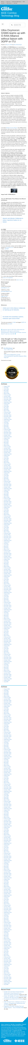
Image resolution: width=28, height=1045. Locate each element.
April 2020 (6, 495)
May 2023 (6, 442)
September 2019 (8, 505)
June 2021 (6, 475)
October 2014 (7, 591)
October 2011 (7, 642)
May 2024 (6, 425)
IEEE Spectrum (9, 3)
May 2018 (6, 529)
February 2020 (7, 498)
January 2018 (7, 534)
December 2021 (7, 467)
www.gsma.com (9, 247)
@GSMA (7, 248)
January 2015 (7, 586)
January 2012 (7, 638)
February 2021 (7, 481)
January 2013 (7, 621)
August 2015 (7, 576)
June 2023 (6, 441)
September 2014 (8, 592)
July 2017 (6, 543)
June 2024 (6, 423)
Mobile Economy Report (11, 127)
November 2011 (7, 641)
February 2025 (7, 412)
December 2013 (7, 605)
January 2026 (7, 396)
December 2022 (7, 449)
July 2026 (6, 387)
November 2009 (7, 676)
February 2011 (7, 654)
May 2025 (6, 407)
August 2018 (7, 524)
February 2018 (7, 533)
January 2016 (7, 569)
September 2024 (8, 419)
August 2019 (7, 507)
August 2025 (7, 403)
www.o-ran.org (19, 279)
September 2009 (8, 678)
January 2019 (7, 517)
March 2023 (6, 445)
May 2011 (6, 650)
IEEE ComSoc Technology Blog (10, 14)
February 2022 (7, 464)
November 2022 (7, 451)
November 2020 (7, 485)
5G (25, 322)
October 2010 (7, 660)
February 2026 (7, 394)
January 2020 (7, 500)
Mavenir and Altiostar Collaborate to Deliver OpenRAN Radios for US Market (13, 220)
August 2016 (7, 559)
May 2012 (6, 632)
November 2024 (7, 416)
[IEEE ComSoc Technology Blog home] (14, 8)
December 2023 (7, 432)
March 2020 (6, 497)
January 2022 (7, 465)
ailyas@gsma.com (5, 287)
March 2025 (6, 410)
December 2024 (7, 415)
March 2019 (6, 514)
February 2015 (7, 585)
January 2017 (7, 552)
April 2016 (6, 565)
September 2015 (8, 575)
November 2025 (7, 399)
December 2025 (7, 397)
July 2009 (6, 681)
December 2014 (7, 588)
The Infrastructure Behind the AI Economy (13, 999)
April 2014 (6, 599)
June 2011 (6, 648)
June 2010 (6, 665)
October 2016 (7, 556)
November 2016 (7, 554)
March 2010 (6, 670)
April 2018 (6, 530)
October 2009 (7, 677)
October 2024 (7, 418)
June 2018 (6, 527)
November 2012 (7, 624)
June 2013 (6, 614)
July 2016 (6, 560)
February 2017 (7, 550)
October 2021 (7, 469)
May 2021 (6, 477)
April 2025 (6, 409)
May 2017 (6, 546)
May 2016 (6, 563)
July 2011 (6, 647)
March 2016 (6, 566)
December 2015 (7, 570)
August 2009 (7, 680)
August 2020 (7, 490)
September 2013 (8, 609)
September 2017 (8, 540)
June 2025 (6, 406)
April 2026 (6, 392)
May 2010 (6, 667)
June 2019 (6, 510)
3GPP (22, 322)
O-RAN (14, 322)
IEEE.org (2, 1)
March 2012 (6, 635)
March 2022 (6, 462)
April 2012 (6, 634)
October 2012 (7, 625)
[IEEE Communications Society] (7, 1041)
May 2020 (6, 494)
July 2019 (6, 508)
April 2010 (6, 668)
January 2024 (7, 431)
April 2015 (6, 582)
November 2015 (7, 572)
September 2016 (8, 557)
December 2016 (7, 553)
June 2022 (6, 458)
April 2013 (6, 616)
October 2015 (7, 573)
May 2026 (6, 390)
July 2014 (6, 595)
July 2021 (6, 474)
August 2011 (7, 645)
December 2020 (7, 484)
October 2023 (7, 435)
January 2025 (7, 413)
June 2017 (6, 544)
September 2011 (7, 644)
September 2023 (8, 436)
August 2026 (7, 386)
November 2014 (7, 589)
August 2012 (7, 628)
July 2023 (6, 439)
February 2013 (7, 619)
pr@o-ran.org (4, 296)
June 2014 (6, 596)
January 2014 (7, 603)
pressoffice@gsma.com (6, 291)
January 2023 (7, 448)
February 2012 (7, 637)
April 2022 (6, 461)
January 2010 (7, 673)
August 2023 (7, 438)
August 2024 (7, 420)
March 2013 (6, 618)
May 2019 (6, 511)
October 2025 (7, 400)
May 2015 (6, 580)
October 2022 (7, 452)
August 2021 (7, 472)
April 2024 (6, 426)
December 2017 (7, 536)
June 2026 (6, 389)
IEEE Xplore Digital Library (16, 1)
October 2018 (7, 521)
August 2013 (7, 611)
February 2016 (7, 567)
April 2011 (6, 651)
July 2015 (6, 578)
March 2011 (6, 652)
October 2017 (7, 539)
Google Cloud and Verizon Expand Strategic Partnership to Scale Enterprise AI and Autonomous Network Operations (14, 993)
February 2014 (7, 602)
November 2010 (7, 658)
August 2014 (7, 593)
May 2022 (6, 459)
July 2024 (6, 422)
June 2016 (6, 562)
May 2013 (6, 615)
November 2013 (7, 606)
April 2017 (6, 547)
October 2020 (7, 487)
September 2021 (8, 471)
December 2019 (7, 501)
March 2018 (6, 531)
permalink (10, 323)
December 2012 (7, 622)
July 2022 (6, 456)
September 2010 (8, 661)
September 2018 (8, 523)
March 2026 (6, 393)
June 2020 (6, 492)
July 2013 (6, 612)
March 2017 (6, 549)
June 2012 (6, 631)
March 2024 (6, 428)
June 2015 (6, 579)
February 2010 (7, 671)
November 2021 (7, 468)
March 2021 (6, 480)
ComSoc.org (8, 1)
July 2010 (6, 664)
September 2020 (8, 488)
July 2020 (6, 491)
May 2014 (6, 598)
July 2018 (6, 526)
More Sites (15, 3)
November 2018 (7, 520)
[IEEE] (19, 1041)
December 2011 (7, 640)
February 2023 (7, 446)
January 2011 (7, 655)
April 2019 (6, 513)
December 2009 (7, 674)
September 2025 (8, 402)
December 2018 (7, 518)
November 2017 (7, 537)
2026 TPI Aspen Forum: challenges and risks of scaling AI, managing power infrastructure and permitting (14, 1003)
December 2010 (7, 657)
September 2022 (8, 454)
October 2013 (7, 608)
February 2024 (7, 429)
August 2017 (7, 541)
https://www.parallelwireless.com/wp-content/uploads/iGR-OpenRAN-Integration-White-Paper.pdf (15, 356)
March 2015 (6, 583)
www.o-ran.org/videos (8, 277)
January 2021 (7, 482)
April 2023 (6, 443)
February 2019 (7, 516)
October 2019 (7, 504)
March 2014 (6, 601)
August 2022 (7, 455)
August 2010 (7, 663)
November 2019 (7, 503)
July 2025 (6, 405)
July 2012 (6, 629)
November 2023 (7, 433)
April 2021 (6, 478)
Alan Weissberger (18, 44)
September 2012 (8, 627)
